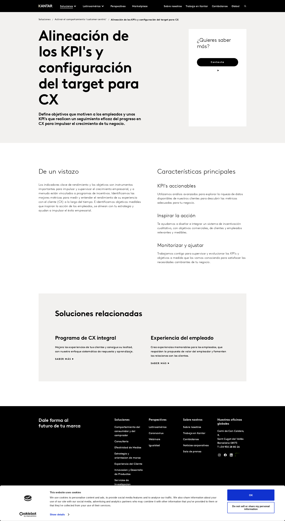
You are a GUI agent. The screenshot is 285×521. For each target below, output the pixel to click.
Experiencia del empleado (182, 338)
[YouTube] (237, 456)
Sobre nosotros (173, 6)
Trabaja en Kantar (197, 6)
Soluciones (44, 19)
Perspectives (118, 6)
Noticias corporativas (196, 445)
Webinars (154, 439)
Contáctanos (220, 6)
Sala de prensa (192, 451)
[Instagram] (219, 456)
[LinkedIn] (231, 456)
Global (236, 6)
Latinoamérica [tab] (92, 6)
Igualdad (154, 445)
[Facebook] (225, 456)
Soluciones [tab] (66, 6)
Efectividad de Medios (127, 447)
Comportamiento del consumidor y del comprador (127, 431)
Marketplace (140, 6)
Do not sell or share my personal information (251, 507)
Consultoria (121, 441)
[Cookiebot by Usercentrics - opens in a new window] (28, 514)
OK (251, 495)
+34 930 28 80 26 (229, 447)
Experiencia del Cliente (128, 464)
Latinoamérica (158, 427)
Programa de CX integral (85, 338)
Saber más (63, 359)
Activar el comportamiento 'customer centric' (80, 19)
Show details (57, 514)
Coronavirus (156, 433)
